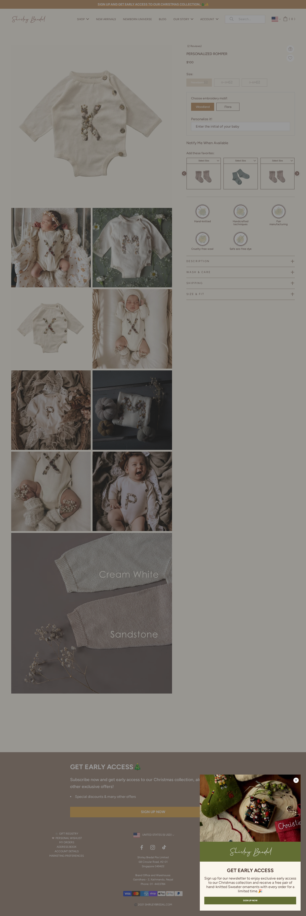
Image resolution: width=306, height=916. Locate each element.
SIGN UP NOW (250, 900)
